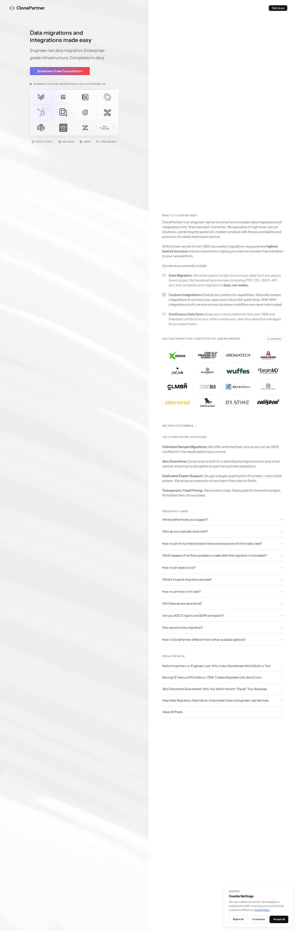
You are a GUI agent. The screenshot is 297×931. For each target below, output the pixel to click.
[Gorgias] (63, 112)
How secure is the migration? (182, 627)
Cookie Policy (262, 909)
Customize (258, 919)
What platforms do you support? (185, 519)
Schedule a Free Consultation (59, 71)
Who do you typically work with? (185, 531)
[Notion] (85, 97)
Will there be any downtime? (182, 603)
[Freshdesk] (85, 112)
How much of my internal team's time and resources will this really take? (212, 543)
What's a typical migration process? (187, 579)
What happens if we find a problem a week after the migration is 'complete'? (214, 555)
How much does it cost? (179, 567)
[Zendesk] (85, 127)
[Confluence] (107, 112)
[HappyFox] (41, 97)
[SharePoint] (41, 127)
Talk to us (278, 8)
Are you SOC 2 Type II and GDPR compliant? (193, 616)
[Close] (107, 97)
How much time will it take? (181, 591)
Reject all (238, 919)
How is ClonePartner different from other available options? (203, 640)
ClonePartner (31, 8)
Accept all (279, 919)
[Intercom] (63, 127)
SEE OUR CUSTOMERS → (179, 425)
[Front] (63, 97)
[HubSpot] (41, 112)
